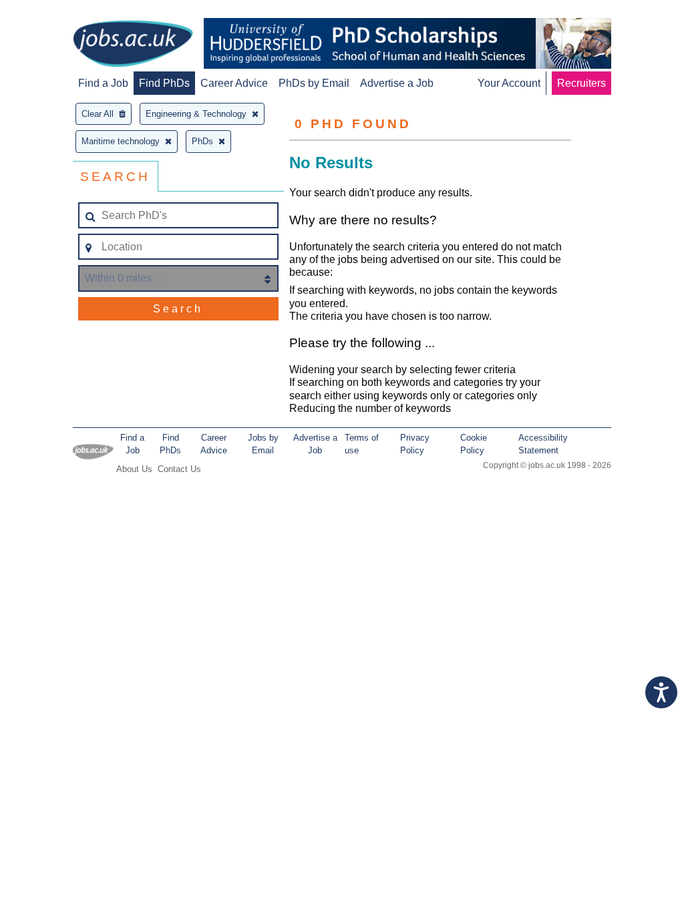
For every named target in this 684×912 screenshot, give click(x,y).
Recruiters (581, 83)
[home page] (133, 45)
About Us (134, 469)
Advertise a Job (397, 83)
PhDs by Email (314, 83)
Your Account (509, 83)
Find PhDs (164, 83)
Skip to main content (53, 11)
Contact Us (179, 469)
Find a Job (103, 83)
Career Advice (234, 83)
